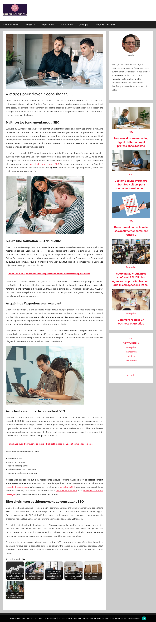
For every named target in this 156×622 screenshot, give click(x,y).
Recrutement (66, 24)
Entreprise (30, 24)
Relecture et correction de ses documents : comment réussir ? (131, 231)
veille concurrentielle (66, 490)
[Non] (153, 618)
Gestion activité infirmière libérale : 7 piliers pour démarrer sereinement (131, 184)
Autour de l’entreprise (104, 24)
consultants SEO (67, 487)
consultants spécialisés (17, 487)
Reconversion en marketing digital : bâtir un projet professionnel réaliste (131, 142)
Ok (144, 618)
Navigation (131, 375)
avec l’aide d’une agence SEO (44, 164)
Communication (11, 24)
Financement (47, 24)
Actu (131, 132)
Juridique (83, 24)
